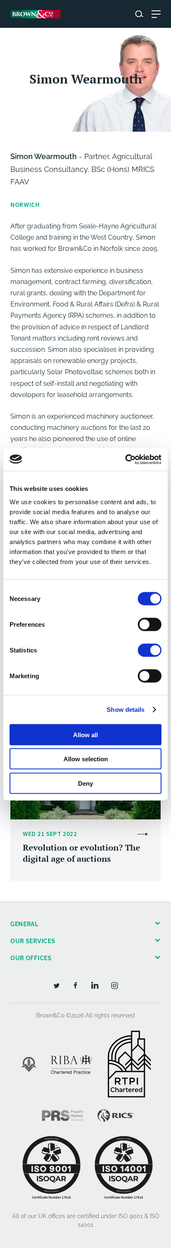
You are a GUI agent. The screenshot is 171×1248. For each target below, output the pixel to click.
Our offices (31, 958)
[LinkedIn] (95, 985)
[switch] (149, 624)
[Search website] (139, 14)
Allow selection (86, 759)
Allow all (85, 734)
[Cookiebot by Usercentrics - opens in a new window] (125, 459)
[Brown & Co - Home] (35, 14)
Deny (85, 783)
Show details (125, 709)
